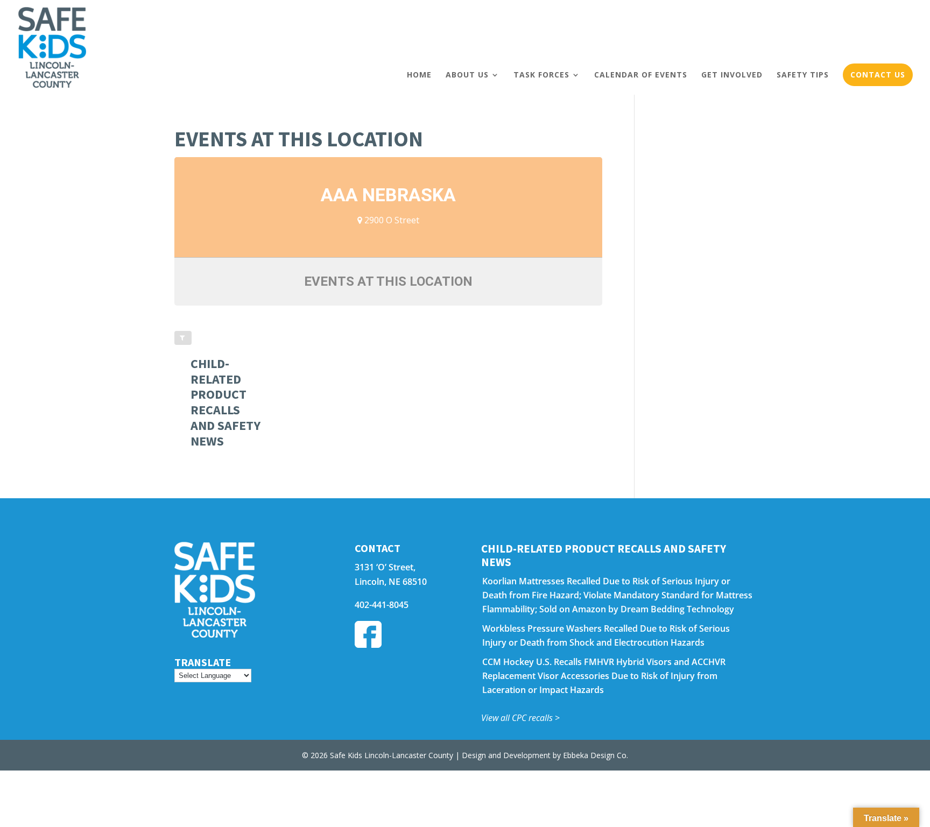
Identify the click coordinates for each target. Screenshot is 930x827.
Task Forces (541, 74)
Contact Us (877, 74)
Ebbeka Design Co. (595, 755)
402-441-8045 (381, 605)
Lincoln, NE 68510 (391, 582)
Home (419, 74)
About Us (467, 74)
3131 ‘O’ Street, (385, 567)
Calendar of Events (640, 74)
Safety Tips (803, 74)
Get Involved (732, 74)
